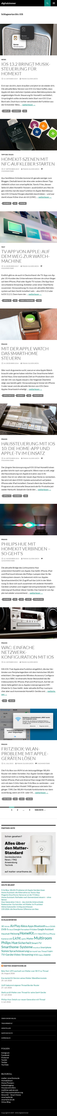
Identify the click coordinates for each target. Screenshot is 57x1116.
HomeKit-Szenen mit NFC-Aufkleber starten (28, 161)
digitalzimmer (8, 3)
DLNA (52, 926)
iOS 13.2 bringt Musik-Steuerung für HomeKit (25, 68)
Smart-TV (36, 943)
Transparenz (6, 1023)
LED (21, 599)
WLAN (12, 701)
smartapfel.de (7, 1097)
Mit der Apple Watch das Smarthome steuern (25, 353)
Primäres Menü (54, 3)
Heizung (14, 933)
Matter (30, 938)
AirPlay (7, 111)
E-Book (10, 929)
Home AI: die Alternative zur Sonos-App (20, 892)
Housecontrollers (8, 1088)
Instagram (5, 1053)
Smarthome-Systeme (17, 947)
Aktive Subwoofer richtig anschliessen (17, 907)
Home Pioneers (7, 1083)
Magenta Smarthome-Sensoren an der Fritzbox (20, 895)
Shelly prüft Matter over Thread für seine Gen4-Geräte (23, 992)
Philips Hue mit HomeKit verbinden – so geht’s (25, 548)
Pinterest (5, 1057)
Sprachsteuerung (19, 951)
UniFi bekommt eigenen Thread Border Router (20, 985)
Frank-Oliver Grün (29, 79)
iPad (47, 934)
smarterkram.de (7, 1099)
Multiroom (43, 938)
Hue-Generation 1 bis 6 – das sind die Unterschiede (22, 902)
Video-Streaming (27, 300)
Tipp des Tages (7, 155)
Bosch (48, 926)
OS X (22, 799)
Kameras (5, 939)
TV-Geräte (7, 954)
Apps (31, 926)
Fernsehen (25, 929)
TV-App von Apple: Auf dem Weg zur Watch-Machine (25, 256)
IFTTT (36, 934)
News (3, 60)
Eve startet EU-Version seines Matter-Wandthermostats (24, 978)
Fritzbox (7, 799)
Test (3, 247)
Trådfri (50, 951)
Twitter (4, 1062)
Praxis (4, 344)
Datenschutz (7, 1033)
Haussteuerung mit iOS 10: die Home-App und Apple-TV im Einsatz (28, 448)
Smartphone (46, 947)
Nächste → (40, 810)
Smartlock (36, 948)
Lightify (23, 939)
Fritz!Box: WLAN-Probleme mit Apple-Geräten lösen (24, 753)
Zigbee (41, 955)
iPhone (23, 203)
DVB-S (4, 929)
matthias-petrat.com (9, 1090)
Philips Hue (38, 395)
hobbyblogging (7, 1085)
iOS (25, 111)
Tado (39, 951)
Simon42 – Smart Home (11, 1095)
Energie (17, 929)
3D (2, 926)
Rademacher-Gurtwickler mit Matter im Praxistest (22, 904)
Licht (29, 599)
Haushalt (5, 933)
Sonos (5, 951)
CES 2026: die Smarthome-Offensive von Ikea (19, 909)
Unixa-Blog (5, 1102)
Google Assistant (45, 929)
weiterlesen (28, 104)
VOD (39, 300)
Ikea (40, 934)
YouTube (4, 1065)
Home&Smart (7, 1080)
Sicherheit (24, 943)
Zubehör (47, 955)
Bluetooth (39, 926)
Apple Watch (9, 395)
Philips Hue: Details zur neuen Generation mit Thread (23, 999)
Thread (44, 951)
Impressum (5, 1038)
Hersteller (6, 1028)
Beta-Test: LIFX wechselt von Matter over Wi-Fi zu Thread (24, 971)
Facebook (5, 1055)
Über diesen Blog (8, 1018)
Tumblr (4, 1060)
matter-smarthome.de (15, 966)
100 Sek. (7, 926)
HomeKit (16, 111)
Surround (33, 951)
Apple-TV (7, 300)
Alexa (24, 926)
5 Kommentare (43, 763)
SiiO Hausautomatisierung (12, 1092)
